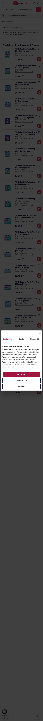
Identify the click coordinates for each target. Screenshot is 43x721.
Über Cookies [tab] (35, 339)
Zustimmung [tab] (7, 339)
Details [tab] (21, 339)
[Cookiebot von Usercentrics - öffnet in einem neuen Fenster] (31, 333)
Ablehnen (21, 386)
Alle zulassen (21, 374)
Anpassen (20, 380)
